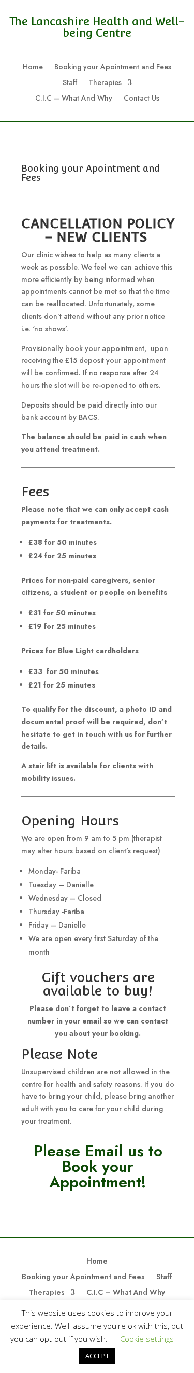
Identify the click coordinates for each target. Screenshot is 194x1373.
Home (33, 67)
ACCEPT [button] (97, 1356)
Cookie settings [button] (147, 1339)
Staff (70, 83)
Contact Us (141, 98)
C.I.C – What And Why (73, 98)
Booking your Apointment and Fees (112, 67)
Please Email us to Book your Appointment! (98, 1166)
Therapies (105, 83)
